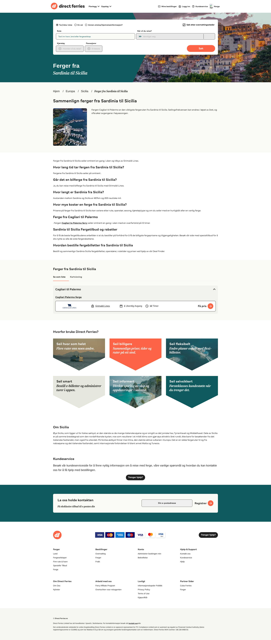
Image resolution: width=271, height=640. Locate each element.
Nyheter (56, 589)
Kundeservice (186, 557)
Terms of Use (143, 593)
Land (55, 554)
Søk (201, 48)
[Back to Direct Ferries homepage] (68, 6)
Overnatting (100, 554)
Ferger (98, 557)
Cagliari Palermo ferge (68, 297)
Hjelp (182, 561)
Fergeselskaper (60, 557)
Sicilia (84, 91)
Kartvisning (76, 277)
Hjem (56, 91)
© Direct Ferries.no (60, 618)
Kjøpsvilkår (142, 597)
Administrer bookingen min (149, 554)
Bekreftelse (143, 557)
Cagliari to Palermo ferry (74, 223)
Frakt (97, 561)
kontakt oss (133, 623)
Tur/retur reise (65, 25)
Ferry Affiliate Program (105, 585)
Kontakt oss (185, 554)
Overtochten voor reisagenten (108, 589)
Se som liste (59, 277)
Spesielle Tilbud (60, 565)
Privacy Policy (144, 589)
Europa (70, 91)
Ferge (55, 569)
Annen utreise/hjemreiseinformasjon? (105, 25)
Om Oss (56, 585)
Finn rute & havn (60, 561)
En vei (80, 25)
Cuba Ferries (186, 585)
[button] (135, 289)
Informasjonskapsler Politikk (150, 585)
